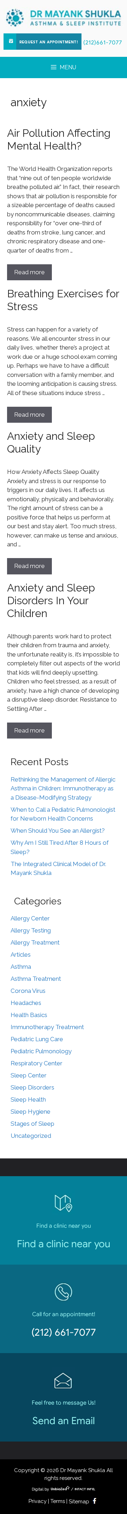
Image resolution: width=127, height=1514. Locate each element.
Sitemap (79, 1501)
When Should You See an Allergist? (58, 830)
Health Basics (29, 1014)
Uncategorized (31, 1135)
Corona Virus (28, 990)
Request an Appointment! (48, 42)
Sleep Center (29, 1075)
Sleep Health (28, 1099)
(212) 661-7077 (63, 1332)
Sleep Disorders (32, 1087)
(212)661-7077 (102, 42)
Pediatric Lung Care (37, 1039)
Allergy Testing (31, 930)
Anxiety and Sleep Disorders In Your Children (51, 601)
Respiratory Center (36, 1063)
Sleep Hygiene (30, 1111)
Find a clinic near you (63, 1244)
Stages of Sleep (32, 1123)
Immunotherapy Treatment (47, 1027)
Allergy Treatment (35, 942)
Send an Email (63, 1421)
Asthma (21, 966)
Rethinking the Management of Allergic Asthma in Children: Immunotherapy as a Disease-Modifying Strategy (63, 788)
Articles (21, 954)
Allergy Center (30, 918)
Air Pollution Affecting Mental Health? (58, 139)
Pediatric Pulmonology (41, 1051)
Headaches (26, 1002)
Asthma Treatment (36, 978)
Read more (29, 272)
